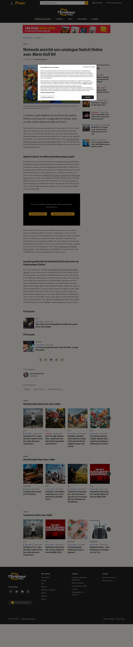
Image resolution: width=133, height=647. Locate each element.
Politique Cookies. (87, 83)
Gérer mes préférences (47, 97)
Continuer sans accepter (89, 67)
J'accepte (87, 97)
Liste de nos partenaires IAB (47, 92)
